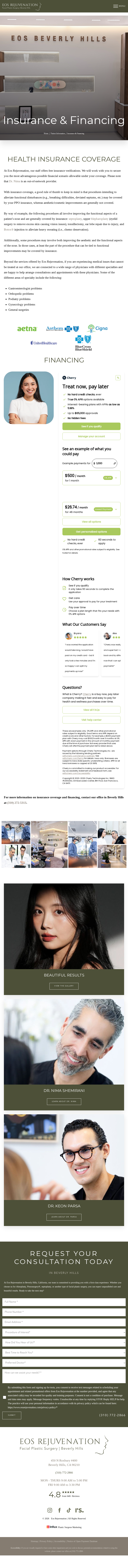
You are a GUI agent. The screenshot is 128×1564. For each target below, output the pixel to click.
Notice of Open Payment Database (82, 1541)
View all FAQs (91, 710)
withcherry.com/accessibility (76, 773)
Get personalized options (91, 531)
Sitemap (34, 1541)
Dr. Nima (14, 181)
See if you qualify (91, 426)
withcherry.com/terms (73, 758)
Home (46, 133)
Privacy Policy (46, 1541)
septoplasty (75, 218)
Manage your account (91, 436)
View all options (91, 522)
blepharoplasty (99, 218)
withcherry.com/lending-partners (78, 756)
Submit (12, 1415)
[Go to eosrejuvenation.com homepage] (33, 6)
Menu (122, 6)
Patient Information (58, 133)
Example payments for (76, 463)
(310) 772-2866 (112, 1415)
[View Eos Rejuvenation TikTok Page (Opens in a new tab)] (69, 1511)
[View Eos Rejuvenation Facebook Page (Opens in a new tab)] (59, 1511)
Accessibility (59, 1541)
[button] (115, 6)
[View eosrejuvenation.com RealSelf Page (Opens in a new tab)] (79, 1511)
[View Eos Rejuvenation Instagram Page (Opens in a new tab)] (49, 1511)
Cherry (87, 694)
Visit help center (91, 720)
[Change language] (118, 377)
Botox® (9, 229)
